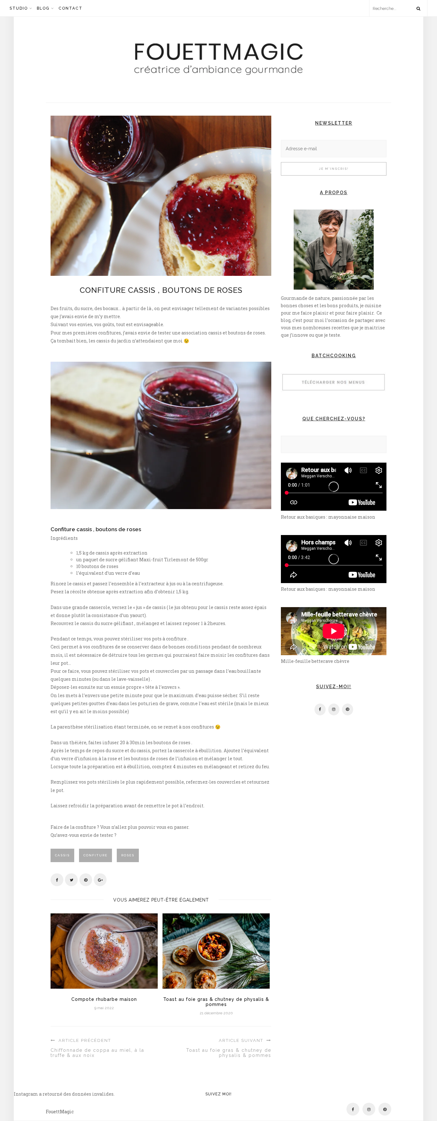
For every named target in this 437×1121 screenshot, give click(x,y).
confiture (95, 855)
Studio (19, 8)
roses (127, 855)
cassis (62, 855)
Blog (43, 8)
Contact (71, 8)
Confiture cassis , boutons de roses (161, 290)
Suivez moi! (218, 1094)
